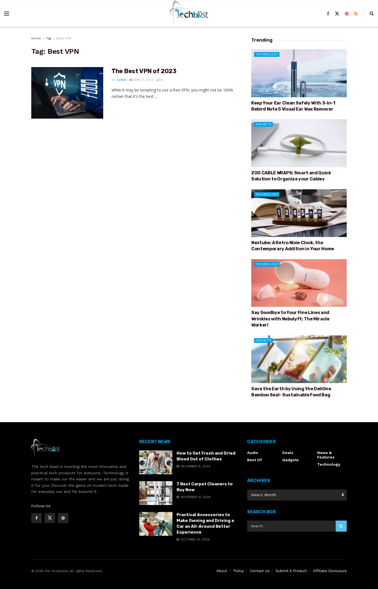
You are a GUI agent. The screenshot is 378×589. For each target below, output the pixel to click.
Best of (254, 460)
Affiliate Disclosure (330, 571)
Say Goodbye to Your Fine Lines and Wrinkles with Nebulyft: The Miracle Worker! (290, 319)
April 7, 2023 (143, 80)
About (221, 571)
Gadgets (263, 124)
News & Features (326, 454)
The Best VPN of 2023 (144, 71)
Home (36, 38)
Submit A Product (291, 571)
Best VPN (63, 38)
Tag (48, 38)
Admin (121, 80)
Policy (238, 571)
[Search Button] (341, 526)
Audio (252, 452)
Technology (266, 54)
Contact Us (260, 571)
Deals (287, 452)
